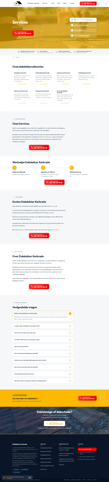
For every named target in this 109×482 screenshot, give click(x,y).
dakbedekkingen (46, 137)
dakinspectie (21, 230)
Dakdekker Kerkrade (33, 3)
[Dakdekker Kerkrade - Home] (17, 3)
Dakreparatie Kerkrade (45, 462)
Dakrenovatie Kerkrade (46, 458)
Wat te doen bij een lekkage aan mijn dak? (26, 353)
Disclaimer (89, 479)
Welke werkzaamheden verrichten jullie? (25, 313)
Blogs (64, 3)
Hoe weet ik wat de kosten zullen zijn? (25, 333)
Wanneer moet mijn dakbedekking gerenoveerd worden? (30, 360)
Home (13, 57)
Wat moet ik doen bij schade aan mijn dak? (26, 367)
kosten (53, 206)
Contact (72, 3)
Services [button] (44, 3)
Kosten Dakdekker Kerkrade (47, 466)
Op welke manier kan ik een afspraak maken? (27, 339)
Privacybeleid (66, 479)
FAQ (59, 3)
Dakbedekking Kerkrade (46, 448)
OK (29, 477)
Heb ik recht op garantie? (21, 346)
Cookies (84, 479)
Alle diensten (43, 469)
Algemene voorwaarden (76, 479)
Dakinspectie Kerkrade (45, 451)
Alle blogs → (62, 464)
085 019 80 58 (55, 230)
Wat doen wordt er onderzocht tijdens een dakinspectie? (30, 381)
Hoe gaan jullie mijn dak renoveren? (24, 374)
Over (52, 3)
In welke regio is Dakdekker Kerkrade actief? (27, 326)
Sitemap (95, 479)
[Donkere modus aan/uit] (106, 3)
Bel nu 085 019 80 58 (86, 449)
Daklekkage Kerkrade (45, 455)
